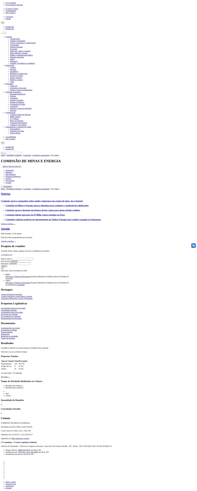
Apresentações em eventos (10, 328)
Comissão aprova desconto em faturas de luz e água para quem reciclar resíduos (42, 210)
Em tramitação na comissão (11, 316)
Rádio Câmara (15, 117)
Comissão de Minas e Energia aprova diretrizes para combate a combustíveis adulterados (47, 205)
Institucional (9, 65)
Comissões (14, 98)
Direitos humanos (16, 47)
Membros (8, 172)
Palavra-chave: (6, 259)
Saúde (12, 59)
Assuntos (8, 37)
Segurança (14, 61)
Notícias (8, 179)
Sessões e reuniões (16, 100)
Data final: (4, 264)
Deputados (9, 84)
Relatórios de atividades (9, 336)
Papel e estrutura (16, 78)
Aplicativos (9, 486)
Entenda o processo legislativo (21, 108)
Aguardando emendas (9, 310)
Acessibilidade (10, 11)
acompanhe (20, 285)
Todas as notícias (8, 224)
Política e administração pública (21, 55)
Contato (8, 183)
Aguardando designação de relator (13, 308)
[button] (11, 166)
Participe (13, 110)
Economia (13, 49)
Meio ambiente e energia (19, 53)
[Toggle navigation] (2, 33)
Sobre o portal (10, 482)
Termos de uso (10, 484)
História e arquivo (16, 80)
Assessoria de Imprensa (18, 123)
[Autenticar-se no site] (1, 458)
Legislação (14, 106)
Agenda (13, 67)
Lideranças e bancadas (18, 88)
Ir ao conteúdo (10, 3)
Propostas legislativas (17, 94)
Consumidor (14, 45)
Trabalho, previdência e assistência (22, 63)
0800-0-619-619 (24, 450)
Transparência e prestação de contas (18, 127)
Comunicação (10, 113)
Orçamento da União (17, 104)
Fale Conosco (10, 13)
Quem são (13, 86)
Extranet (8, 488)
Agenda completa (8, 241)
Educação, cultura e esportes (20, 51)
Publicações (5, 334)
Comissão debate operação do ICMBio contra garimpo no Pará (35, 215)
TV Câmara (14, 119)
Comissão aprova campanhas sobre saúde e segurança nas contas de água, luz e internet (42, 201)
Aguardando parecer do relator (12, 312)
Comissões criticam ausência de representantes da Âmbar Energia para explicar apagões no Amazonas (53, 219)
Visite (12, 82)
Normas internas (7, 332)
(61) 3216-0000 (32, 452)
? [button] (22, 386)
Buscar (4, 266)
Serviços (13, 69)
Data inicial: (5, 261)
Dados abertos (15, 133)
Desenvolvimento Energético (11, 294)
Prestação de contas (17, 131)
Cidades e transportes (17, 41)
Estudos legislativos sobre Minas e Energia (16, 296)
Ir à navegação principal (14, 5)
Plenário (13, 96)
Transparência (15, 129)
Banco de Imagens (16, 121)
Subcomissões (10, 174)
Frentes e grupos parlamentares (21, 90)
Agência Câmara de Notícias (20, 115)
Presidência (14, 72)
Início (3, 155)
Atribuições (9, 170)
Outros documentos (8, 338)
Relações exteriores (17, 57)
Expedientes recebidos (9, 330)
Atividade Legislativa (13, 92)
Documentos (10, 181)
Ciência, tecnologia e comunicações (23, 43)
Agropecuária (15, 39)
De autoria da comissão (9, 314)
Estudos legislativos (17, 102)
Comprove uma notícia (18, 125)
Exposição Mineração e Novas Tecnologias (16, 299)
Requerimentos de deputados (11, 318)
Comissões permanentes (40, 155)
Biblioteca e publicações (18, 74)
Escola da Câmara (16, 76)
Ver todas (5, 377)
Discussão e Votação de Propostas (17, 277)
